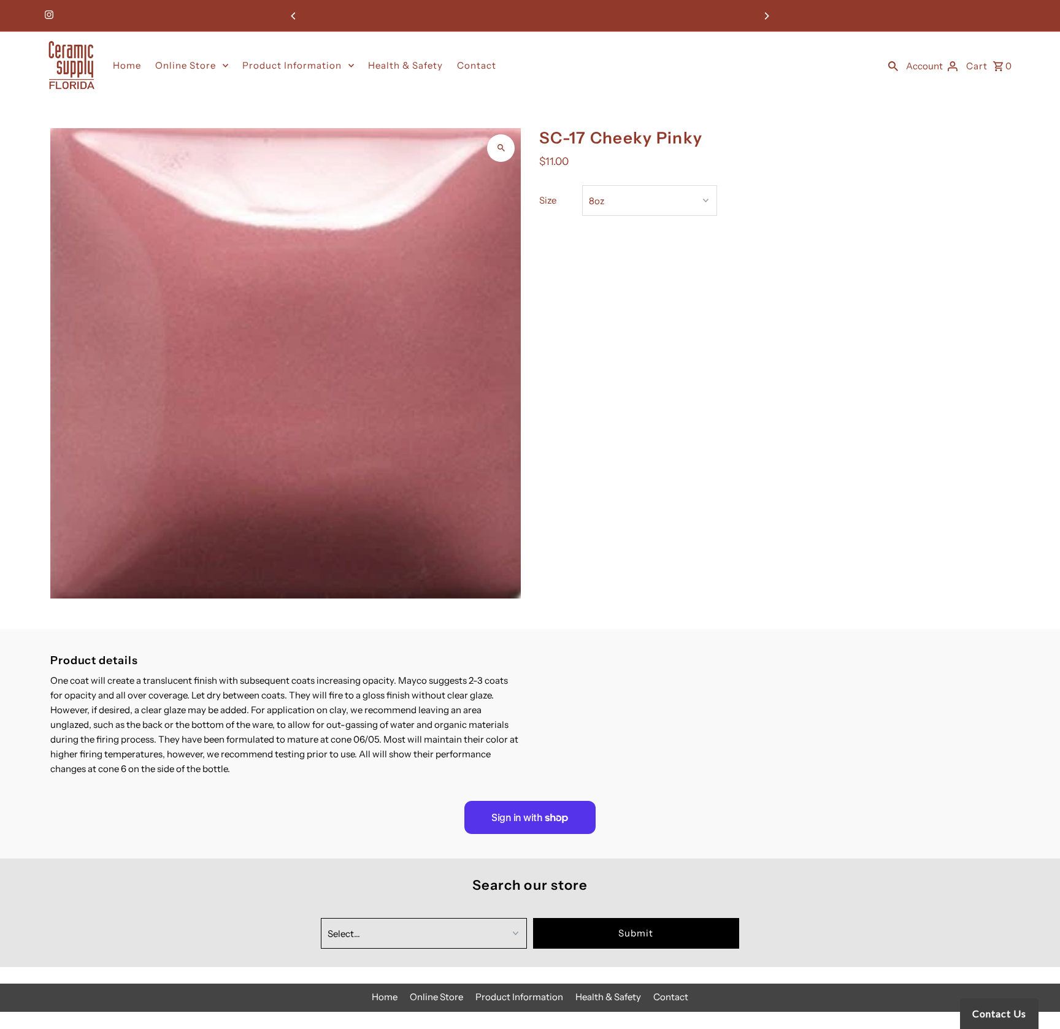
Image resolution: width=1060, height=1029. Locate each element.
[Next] (766, 16)
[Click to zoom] (501, 148)
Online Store (185, 65)
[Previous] (294, 16)
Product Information (292, 65)
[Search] (893, 65)
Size (547, 200)
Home (127, 65)
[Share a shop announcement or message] (530, 15)
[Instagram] (47, 16)
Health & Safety (405, 65)
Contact (476, 65)
